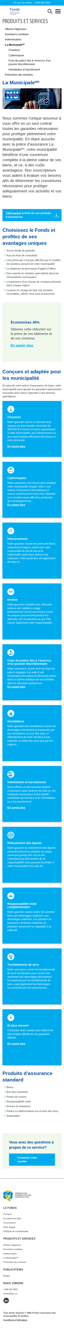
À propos (7, 1214)
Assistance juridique (17, 34)
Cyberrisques (16, 55)
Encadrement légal (12, 1218)
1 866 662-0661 (42, 2)
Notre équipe (9, 1227)
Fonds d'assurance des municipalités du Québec (14, 11)
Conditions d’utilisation (15, 1320)
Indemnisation (13, 39)
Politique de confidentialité (15, 1231)
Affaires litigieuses (15, 29)
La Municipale (15, 44)
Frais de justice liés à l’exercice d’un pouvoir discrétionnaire (30, 62)
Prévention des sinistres (19, 74)
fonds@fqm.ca (10, 1293)
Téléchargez (13, 213)
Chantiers (14, 50)
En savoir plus (16, 446)
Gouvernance (9, 1223)
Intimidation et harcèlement (24, 69)
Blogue (6, 1276)
